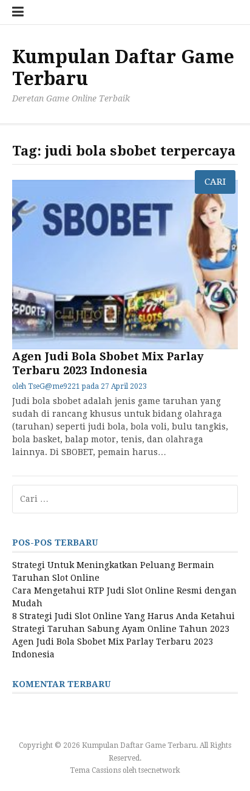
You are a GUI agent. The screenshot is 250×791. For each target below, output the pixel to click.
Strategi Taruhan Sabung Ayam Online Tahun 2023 (120, 629)
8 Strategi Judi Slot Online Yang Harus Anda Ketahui (123, 616)
